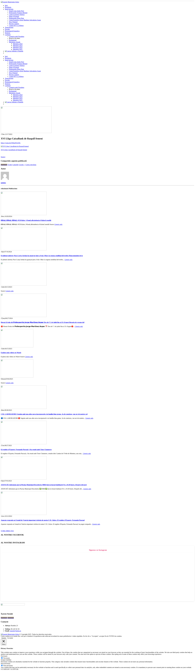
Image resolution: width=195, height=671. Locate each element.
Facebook (4, 165)
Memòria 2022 (17, 47)
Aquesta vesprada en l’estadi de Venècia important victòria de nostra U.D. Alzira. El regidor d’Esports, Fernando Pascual (42, 520)
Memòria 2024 (17, 44)
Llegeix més (58, 224)
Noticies (7, 33)
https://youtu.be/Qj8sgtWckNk (10, 143)
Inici (6, 5)
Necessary (6, 658)
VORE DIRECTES (7, 531)
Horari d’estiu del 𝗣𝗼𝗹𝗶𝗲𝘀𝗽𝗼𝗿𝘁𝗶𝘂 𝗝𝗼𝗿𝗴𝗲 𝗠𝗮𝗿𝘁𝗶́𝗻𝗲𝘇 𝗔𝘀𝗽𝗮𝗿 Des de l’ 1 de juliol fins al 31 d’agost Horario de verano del (42, 322)
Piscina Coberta (14, 24)
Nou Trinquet (13, 22)
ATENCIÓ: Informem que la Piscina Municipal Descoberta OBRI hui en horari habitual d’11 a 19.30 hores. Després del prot (44, 485)
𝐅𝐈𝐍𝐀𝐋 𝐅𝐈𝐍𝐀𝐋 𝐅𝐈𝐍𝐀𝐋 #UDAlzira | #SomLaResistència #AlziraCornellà (26, 220)
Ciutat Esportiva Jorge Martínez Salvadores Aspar (25, 20)
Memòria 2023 (17, 45)
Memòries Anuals (14, 42)
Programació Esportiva (12, 31)
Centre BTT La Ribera (16, 25)
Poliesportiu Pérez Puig (16, 18)
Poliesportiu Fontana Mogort (18, 13)
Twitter (10, 165)
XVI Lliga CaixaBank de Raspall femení (14, 150)
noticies (3, 183)
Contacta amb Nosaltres (16, 36)
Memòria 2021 (17, 49)
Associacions (9, 27)
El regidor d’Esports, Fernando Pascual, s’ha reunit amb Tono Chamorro (26, 449)
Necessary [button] (4, 656)
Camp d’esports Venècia (16, 14)
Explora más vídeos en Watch (11, 352)
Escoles (7, 29)
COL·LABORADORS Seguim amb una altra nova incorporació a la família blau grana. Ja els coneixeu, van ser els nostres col (44, 414)
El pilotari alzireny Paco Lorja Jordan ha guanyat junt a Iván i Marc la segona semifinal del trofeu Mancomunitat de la (42, 256)
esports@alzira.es (15, 631)
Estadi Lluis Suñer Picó (16, 11)
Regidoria (8, 7)
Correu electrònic (30, 165)
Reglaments (12, 40)
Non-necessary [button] (5, 663)
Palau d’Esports (14, 16)
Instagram (11, 618)
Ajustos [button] (3, 638)
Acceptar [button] (10, 638)
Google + (22, 165)
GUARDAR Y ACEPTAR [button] (9, 669)
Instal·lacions (9, 9)
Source (3, 157)
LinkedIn (15, 165)
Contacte (8, 35)
